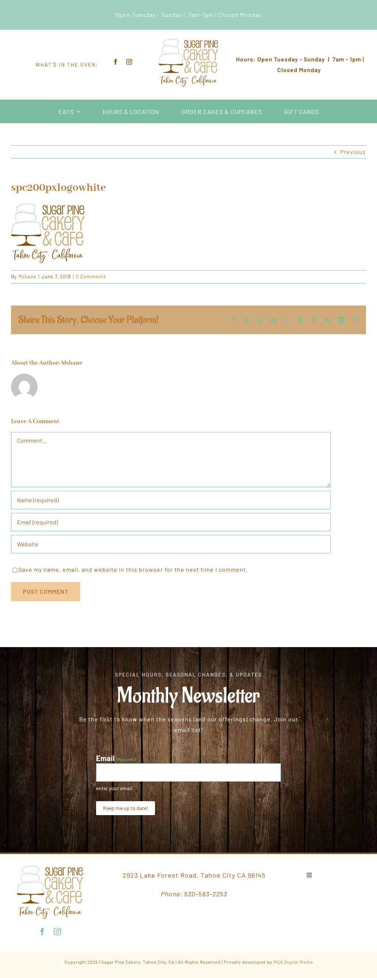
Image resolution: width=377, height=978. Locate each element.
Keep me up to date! (125, 808)
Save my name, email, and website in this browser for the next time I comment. (133, 569)
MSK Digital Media (293, 961)
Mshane (27, 276)
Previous (353, 151)
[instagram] (129, 62)
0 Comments (91, 276)
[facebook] (116, 62)
